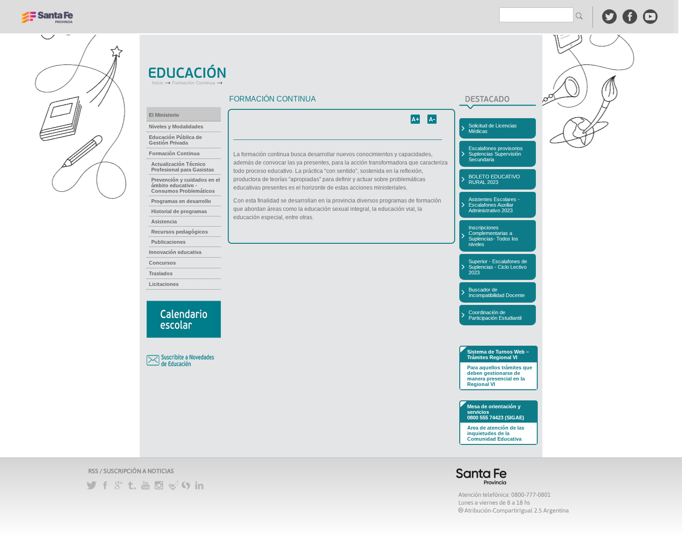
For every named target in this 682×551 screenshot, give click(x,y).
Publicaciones (168, 242)
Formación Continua (193, 82)
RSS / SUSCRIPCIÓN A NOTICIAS (131, 471)
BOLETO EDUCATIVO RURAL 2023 (494, 179)
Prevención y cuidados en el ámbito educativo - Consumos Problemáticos (185, 185)
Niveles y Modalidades (176, 126)
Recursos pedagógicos (179, 231)
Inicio (157, 82)
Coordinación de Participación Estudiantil (495, 315)
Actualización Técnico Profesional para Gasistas (182, 166)
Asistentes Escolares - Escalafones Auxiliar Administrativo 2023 (494, 204)
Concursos (162, 263)
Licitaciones (164, 284)
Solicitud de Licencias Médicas (493, 128)
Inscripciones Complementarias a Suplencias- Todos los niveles (493, 236)
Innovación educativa (175, 252)
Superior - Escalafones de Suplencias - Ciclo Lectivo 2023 (498, 267)
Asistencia (164, 221)
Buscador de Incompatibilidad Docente (497, 292)
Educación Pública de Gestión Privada (175, 140)
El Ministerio (164, 115)
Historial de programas (179, 211)
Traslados (161, 273)
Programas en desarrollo (181, 201)
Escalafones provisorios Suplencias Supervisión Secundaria (496, 154)
